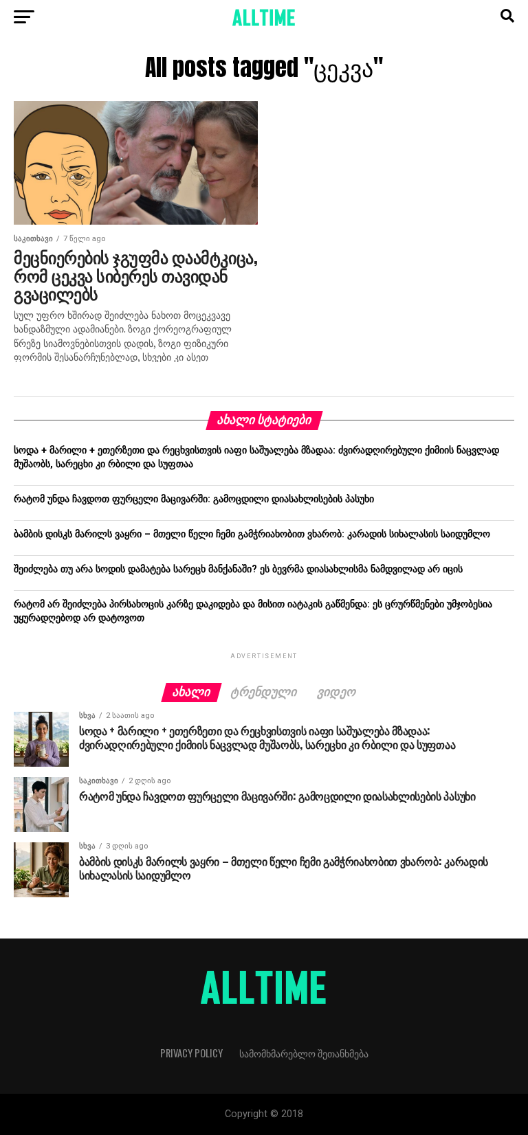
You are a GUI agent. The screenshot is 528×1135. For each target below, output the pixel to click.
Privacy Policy (191, 1053)
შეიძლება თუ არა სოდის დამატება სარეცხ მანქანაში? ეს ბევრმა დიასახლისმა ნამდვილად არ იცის (238, 569)
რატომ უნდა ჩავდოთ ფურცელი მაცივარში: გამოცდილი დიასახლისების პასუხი (194, 499)
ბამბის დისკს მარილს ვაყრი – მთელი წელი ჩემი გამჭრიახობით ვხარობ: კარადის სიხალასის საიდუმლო (252, 534)
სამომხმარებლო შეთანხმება (303, 1053)
